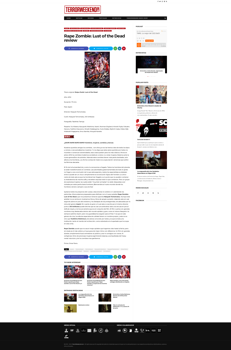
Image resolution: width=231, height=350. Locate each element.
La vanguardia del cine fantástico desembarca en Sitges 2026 (86, 296)
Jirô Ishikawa (85, 28)
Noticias (79, 18)
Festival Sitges (74, 28)
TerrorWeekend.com (78, 344)
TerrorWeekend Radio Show (137, 18)
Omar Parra (121, 28)
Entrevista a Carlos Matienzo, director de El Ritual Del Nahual (121, 296)
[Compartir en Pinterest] (124, 48)
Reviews (91, 18)
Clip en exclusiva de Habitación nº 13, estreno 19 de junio (121, 306)
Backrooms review (84, 305)
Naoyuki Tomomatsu (110, 28)
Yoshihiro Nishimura (96, 30)
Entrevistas (116, 18)
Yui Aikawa (107, 30)
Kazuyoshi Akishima (96, 28)
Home (69, 18)
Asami (66, 28)
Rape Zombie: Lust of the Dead (73, 30)
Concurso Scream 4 (143, 139)
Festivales (103, 18)
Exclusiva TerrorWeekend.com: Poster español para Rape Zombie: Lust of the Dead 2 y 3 (73, 282)
